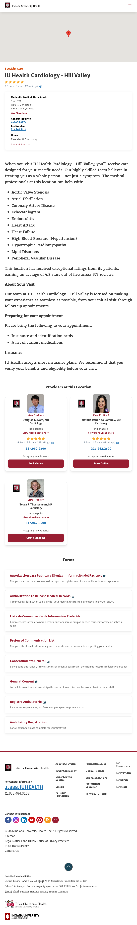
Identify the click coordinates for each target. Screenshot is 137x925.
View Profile (35, 415)
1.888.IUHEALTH (24, 787)
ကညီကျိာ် (77, 886)
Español (17, 880)
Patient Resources (96, 763)
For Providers (123, 772)
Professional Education (93, 785)
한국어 (8, 891)
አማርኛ (25, 880)
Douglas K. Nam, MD (36, 420)
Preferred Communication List (32, 640)
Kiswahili (34, 891)
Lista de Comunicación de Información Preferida (45, 616)
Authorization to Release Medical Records (40, 596)
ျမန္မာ (41, 880)
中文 (47, 880)
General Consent (22, 681)
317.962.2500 (18, 121)
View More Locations (34, 433)
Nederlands (57, 880)
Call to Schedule (35, 537)
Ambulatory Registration (28, 722)
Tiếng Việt (63, 891)
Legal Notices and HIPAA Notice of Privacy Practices (37, 841)
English (8, 880)
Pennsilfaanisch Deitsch (75, 880)
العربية (33, 880)
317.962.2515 (18, 129)
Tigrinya (53, 891)
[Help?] (40, 86)
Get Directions (19, 113)
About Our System (65, 763)
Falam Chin (10, 886)
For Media (121, 786)
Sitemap (10, 836)
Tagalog (44, 891)
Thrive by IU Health (96, 793)
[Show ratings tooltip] (52, 443)
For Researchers (123, 764)
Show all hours (19, 144)
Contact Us (12, 851)
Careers (59, 786)
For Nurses (122, 779)
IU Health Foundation (62, 794)
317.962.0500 (36, 523)
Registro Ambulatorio (26, 701)
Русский (24, 891)
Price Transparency (17, 846)
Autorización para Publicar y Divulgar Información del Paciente (56, 575)
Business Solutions (96, 777)
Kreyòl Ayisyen (43, 886)
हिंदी (61, 886)
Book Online (36, 463)
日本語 (67, 886)
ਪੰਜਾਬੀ (16, 891)
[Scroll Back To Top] (68, 867)
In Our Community (66, 770)
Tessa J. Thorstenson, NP (36, 504)
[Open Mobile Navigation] (130, 6)
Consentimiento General (28, 661)
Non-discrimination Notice (18, 876)
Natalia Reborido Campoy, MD (101, 420)
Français (21, 886)
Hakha (55, 886)
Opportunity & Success (63, 778)
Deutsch (31, 886)
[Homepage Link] (22, 5)
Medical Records (95, 770)
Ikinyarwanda (90, 886)
